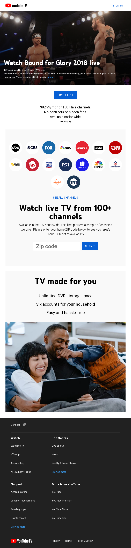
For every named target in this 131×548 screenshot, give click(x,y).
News (55, 454)
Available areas (19, 492)
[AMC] (98, 147)
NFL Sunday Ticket (21, 472)
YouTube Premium (62, 500)
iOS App (15, 454)
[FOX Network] (49, 147)
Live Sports (58, 445)
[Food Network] (32, 165)
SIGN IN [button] (118, 5)
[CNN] (115, 147)
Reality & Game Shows (64, 463)
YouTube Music (60, 509)
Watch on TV (18, 445)
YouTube (57, 492)
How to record (18, 518)
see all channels (65, 197)
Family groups (18, 509)
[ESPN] (82, 147)
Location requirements (23, 500)
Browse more (59, 472)
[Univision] (82, 165)
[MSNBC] (98, 165)
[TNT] (74, 182)
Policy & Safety (85, 540)
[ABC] (15, 147)
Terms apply (65, 121)
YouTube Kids (59, 518)
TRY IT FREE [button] (65, 95)
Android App (17, 463)
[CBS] (32, 147)
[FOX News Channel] (49, 165)
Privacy (56, 540)
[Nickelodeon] (57, 182)
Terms (68, 540)
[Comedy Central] (15, 165)
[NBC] (65, 147)
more (50, 77)
